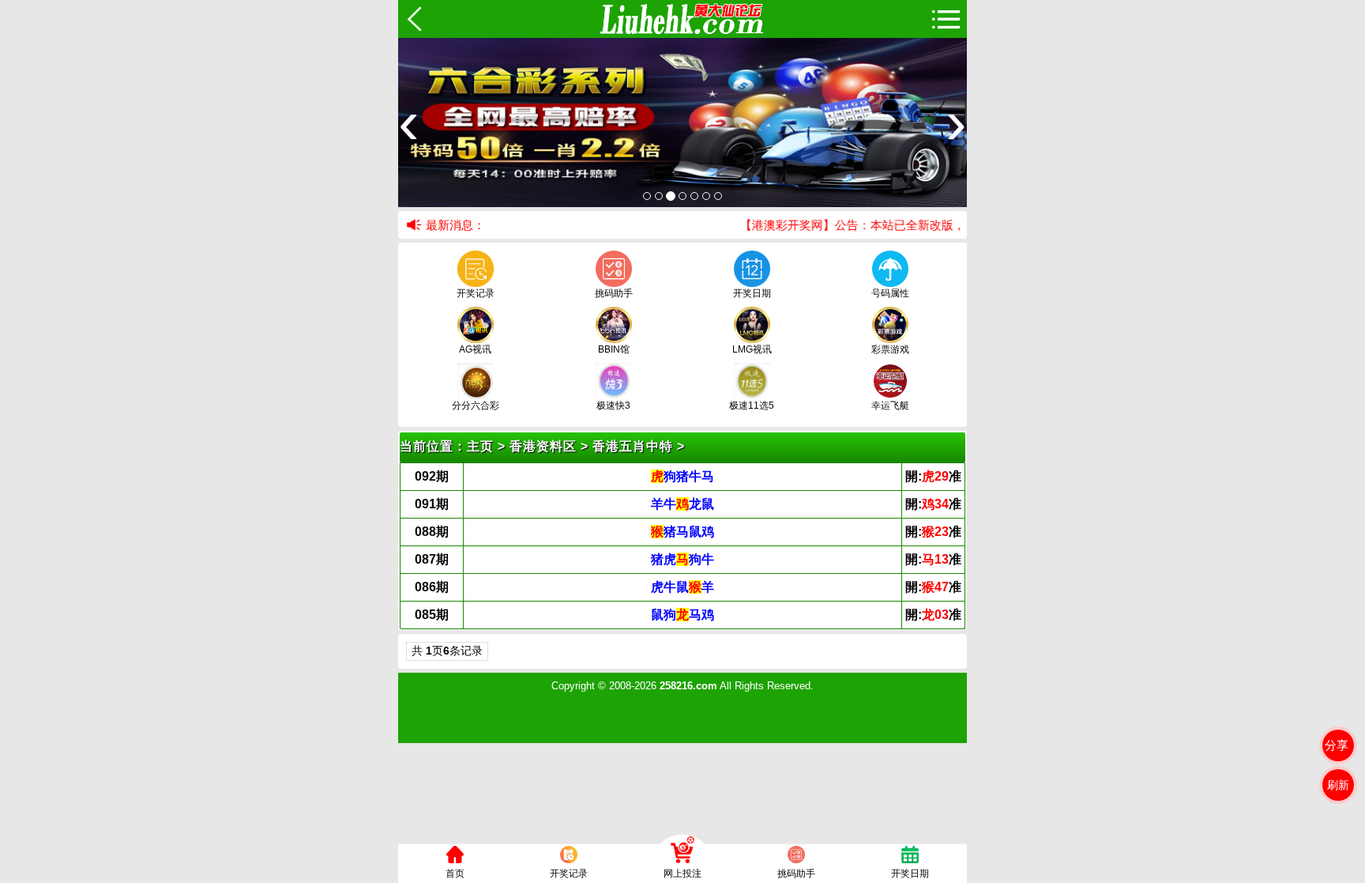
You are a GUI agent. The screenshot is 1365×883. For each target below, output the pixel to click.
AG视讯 (475, 349)
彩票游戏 (890, 349)
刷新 (1338, 785)
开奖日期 (752, 293)
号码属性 (890, 293)
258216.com (688, 686)
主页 (480, 446)
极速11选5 (751, 405)
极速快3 (613, 405)
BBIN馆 (614, 349)
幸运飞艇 (890, 405)
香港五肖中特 (632, 446)
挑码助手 (614, 293)
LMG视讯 (752, 349)
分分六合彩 (475, 405)
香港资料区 (543, 446)
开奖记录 (475, 293)
